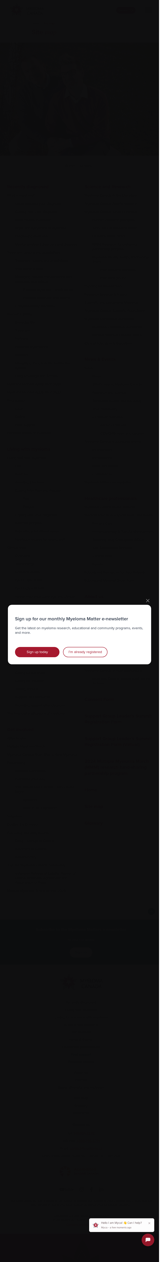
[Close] (147, 600)
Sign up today (37, 651)
